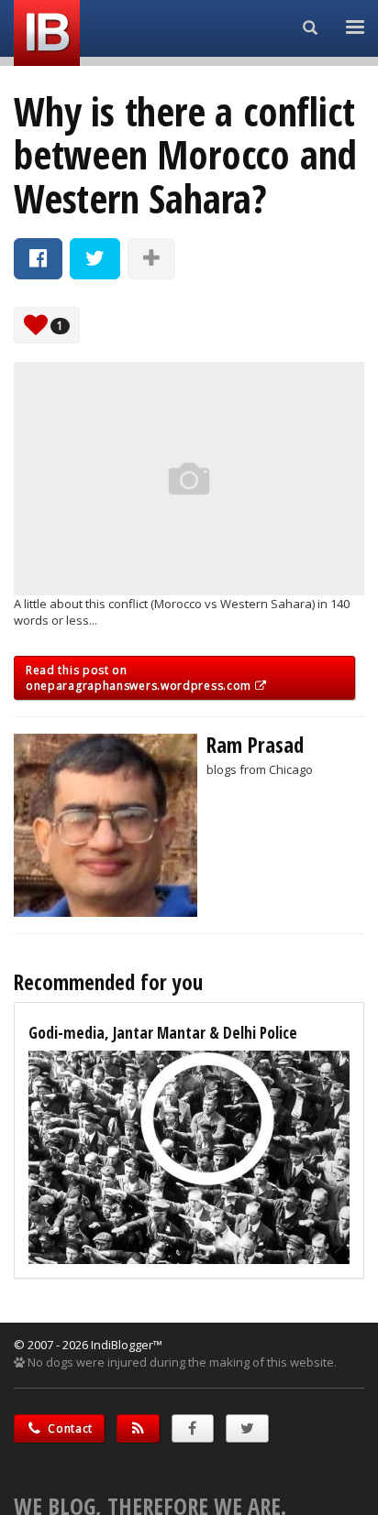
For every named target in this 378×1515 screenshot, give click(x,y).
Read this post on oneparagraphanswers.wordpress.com (140, 677)
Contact (69, 1428)
